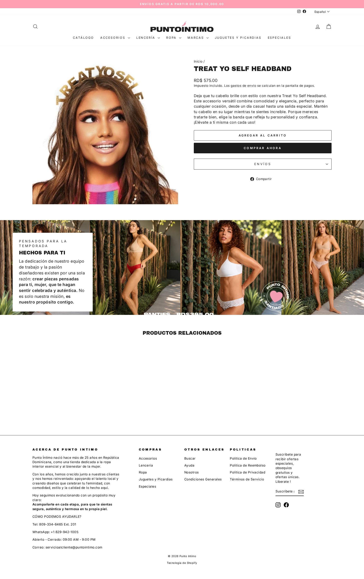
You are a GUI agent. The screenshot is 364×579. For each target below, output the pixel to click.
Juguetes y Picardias (238, 37)
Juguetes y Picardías (156, 479)
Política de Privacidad (247, 472)
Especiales (279, 37)
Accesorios (113, 37)
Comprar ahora (263, 148)
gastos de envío (243, 86)
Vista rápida (68, 395)
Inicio (198, 61)
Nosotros (191, 472)
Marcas (196, 37)
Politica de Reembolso (247, 465)
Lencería (146, 37)
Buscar (190, 458)
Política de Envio (243, 458)
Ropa (172, 37)
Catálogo (83, 37)
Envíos (262, 164)
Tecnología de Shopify (182, 562)
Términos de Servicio (247, 479)
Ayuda (189, 465)
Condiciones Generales (203, 479)
